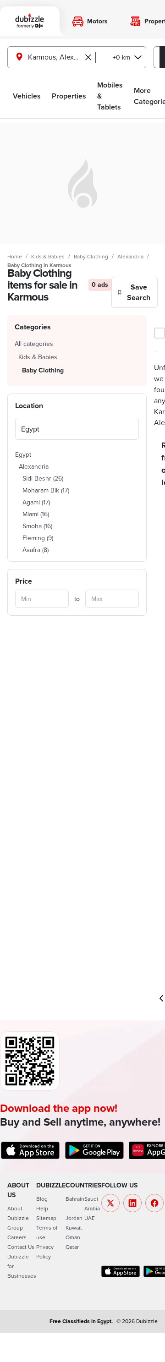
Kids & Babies (48, 256)
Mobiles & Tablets (110, 96)
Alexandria (130, 256)
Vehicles (27, 96)
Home (14, 256)
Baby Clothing (91, 256)
